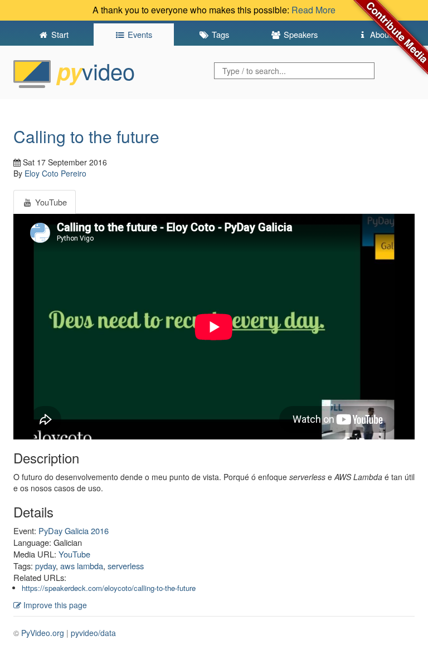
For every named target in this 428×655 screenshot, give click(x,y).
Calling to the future (86, 136)
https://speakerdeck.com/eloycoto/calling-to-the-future (109, 588)
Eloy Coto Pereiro (55, 173)
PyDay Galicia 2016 (73, 530)
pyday (45, 565)
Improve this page (54, 604)
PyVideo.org (42, 632)
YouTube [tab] (50, 202)
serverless (126, 565)
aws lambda (81, 565)
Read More (313, 9)
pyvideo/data (93, 632)
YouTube (74, 554)
